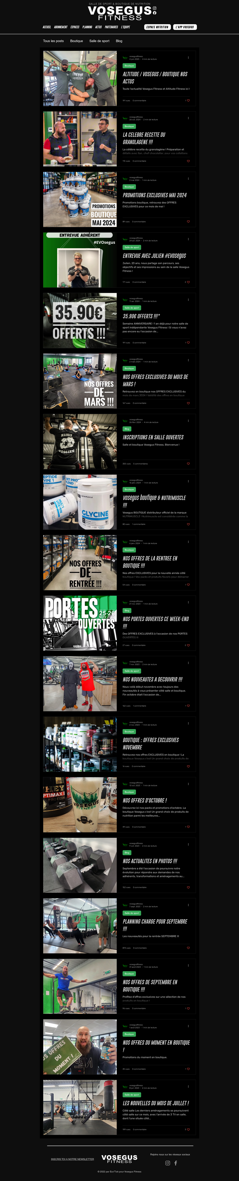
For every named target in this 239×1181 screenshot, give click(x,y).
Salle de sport (99, 41)
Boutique (76, 41)
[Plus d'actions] (189, 57)
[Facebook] (176, 1163)
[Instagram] (168, 1163)
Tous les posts (53, 41)
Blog (119, 41)
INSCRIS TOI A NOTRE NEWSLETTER (72, 1159)
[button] (75, 27)
